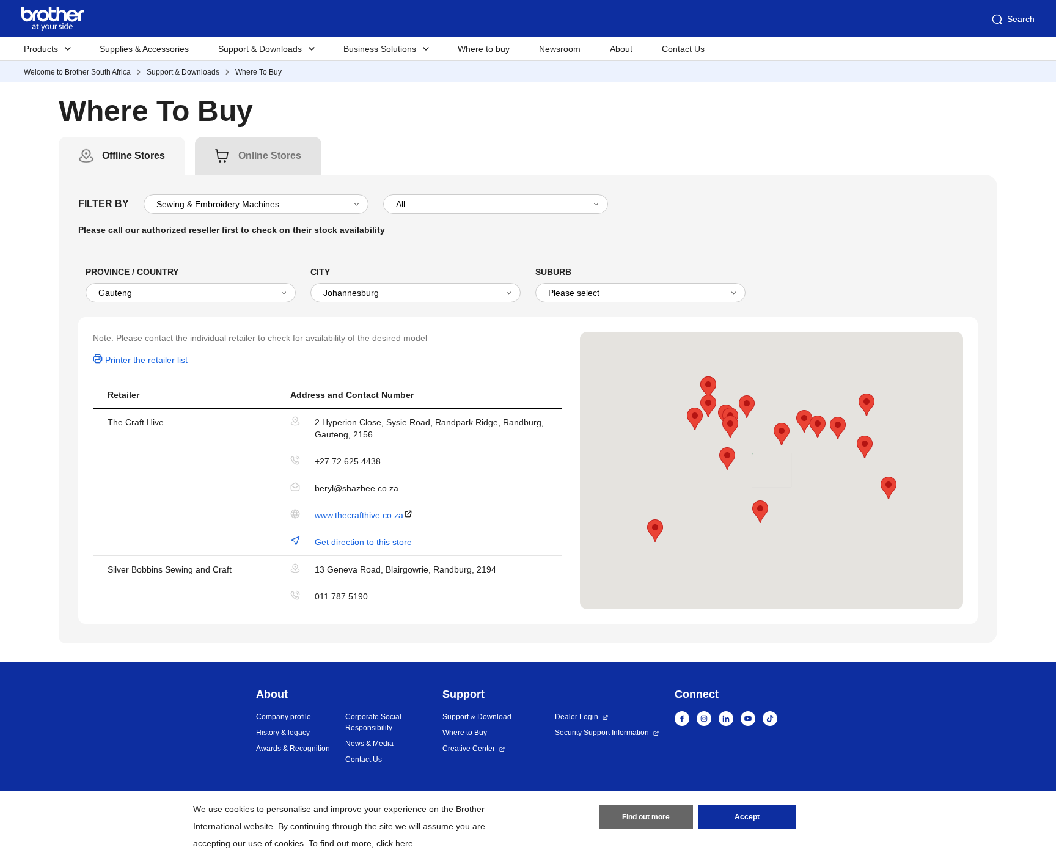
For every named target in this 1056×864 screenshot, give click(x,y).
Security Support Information (602, 732)
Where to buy (484, 49)
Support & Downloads (183, 72)
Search (1021, 19)
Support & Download (477, 716)
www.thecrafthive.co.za (359, 515)
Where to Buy (464, 732)
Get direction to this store (363, 542)
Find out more (646, 817)
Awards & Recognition (293, 748)
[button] (695, 419)
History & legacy (283, 732)
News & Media (369, 743)
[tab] (133, 156)
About (621, 49)
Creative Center (468, 748)
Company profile (283, 716)
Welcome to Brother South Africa (77, 72)
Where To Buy (258, 72)
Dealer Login (576, 716)
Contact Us (683, 49)
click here (394, 843)
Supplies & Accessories (144, 49)
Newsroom (560, 49)
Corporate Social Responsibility (373, 722)
